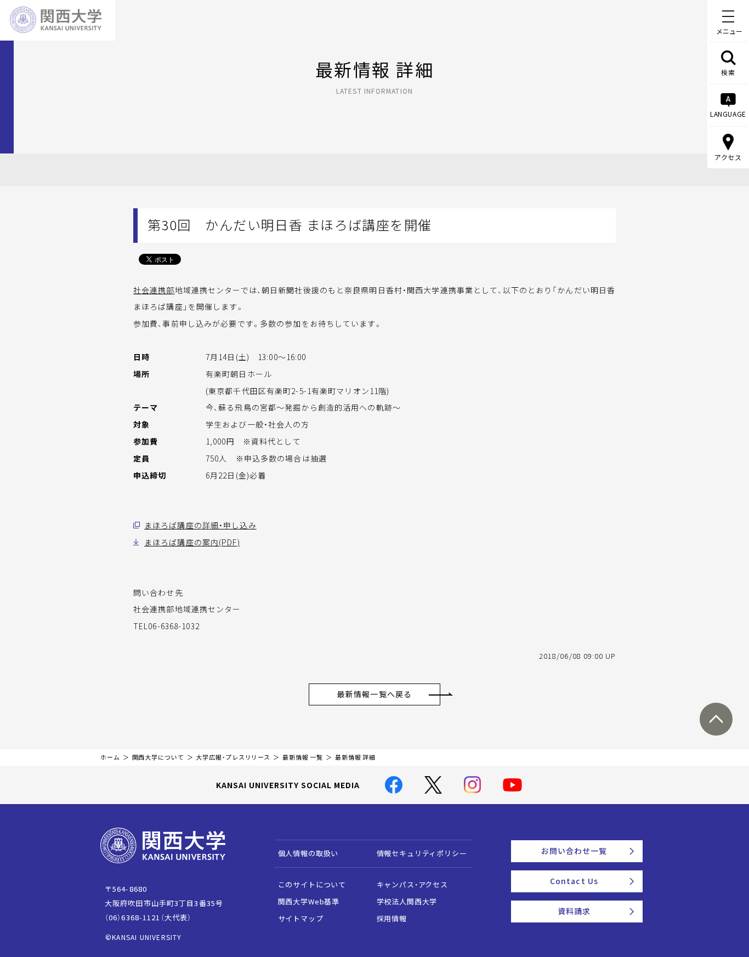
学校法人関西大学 (407, 901)
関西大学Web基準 (309, 901)
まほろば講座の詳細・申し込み (200, 525)
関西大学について (158, 757)
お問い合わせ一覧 (574, 850)
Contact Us (574, 880)
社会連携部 (154, 289)
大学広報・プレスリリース (233, 757)
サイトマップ (301, 918)
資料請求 (574, 910)
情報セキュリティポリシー (422, 853)
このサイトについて (312, 884)
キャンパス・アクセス (412, 884)
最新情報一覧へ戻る (374, 693)
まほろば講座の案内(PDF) (192, 542)
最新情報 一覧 (302, 757)
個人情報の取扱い (308, 853)
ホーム (110, 757)
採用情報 (392, 918)
